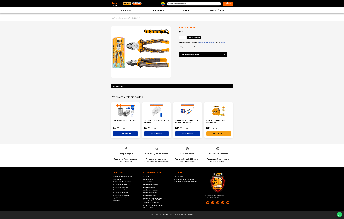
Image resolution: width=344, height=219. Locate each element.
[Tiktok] (222, 202)
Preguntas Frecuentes (150, 184)
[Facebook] (207, 202)
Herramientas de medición (121, 184)
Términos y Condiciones (151, 202)
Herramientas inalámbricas (121, 190)
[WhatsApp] (339, 214)
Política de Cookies (149, 195)
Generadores (117, 179)
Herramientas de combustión (122, 182)
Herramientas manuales (122, 18)
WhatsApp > (221, 161)
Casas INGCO (147, 182)
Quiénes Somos (148, 179)
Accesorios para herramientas (122, 176)
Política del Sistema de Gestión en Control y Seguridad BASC (154, 199)
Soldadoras (116, 200)
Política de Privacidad (150, 193)
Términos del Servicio (150, 208)
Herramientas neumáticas (121, 195)
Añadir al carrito (194, 38)
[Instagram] (212, 202)
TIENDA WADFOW (157, 10)
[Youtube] (227, 202)
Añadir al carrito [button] (125, 133)
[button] (167, 30)
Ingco (223, 42)
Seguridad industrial (119, 198)
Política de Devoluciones (151, 190)
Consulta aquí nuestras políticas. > (156, 161)
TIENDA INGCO (125, 10)
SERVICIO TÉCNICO (216, 10)
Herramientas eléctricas (120, 187)
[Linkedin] (217, 202)
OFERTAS (186, 10)
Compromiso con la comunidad (184, 179)
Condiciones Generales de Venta (153, 205)
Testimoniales (178, 176)
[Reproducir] (187, 188)
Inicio (112, 18)
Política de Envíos (149, 187)
